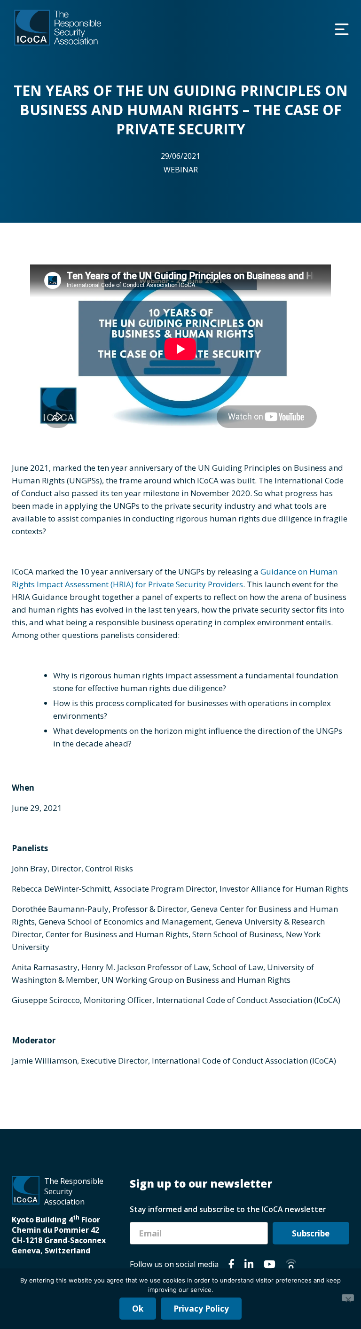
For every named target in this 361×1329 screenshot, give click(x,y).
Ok (137, 1308)
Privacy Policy (201, 1308)
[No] (348, 1297)
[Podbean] (291, 1265)
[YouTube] (269, 1265)
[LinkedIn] (248, 1265)
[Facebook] (231, 1265)
